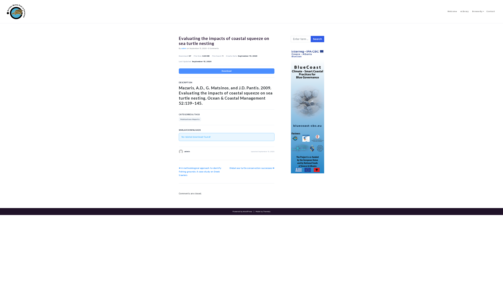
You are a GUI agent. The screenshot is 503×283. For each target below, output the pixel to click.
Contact (490, 11)
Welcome (452, 11)
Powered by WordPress (242, 212)
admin (183, 48)
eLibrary (464, 11)
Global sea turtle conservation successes (250, 168)
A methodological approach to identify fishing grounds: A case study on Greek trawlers (200, 171)
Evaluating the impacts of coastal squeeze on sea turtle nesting (224, 41)
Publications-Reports (189, 119)
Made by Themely (263, 212)
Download (226, 71)
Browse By (477, 11)
